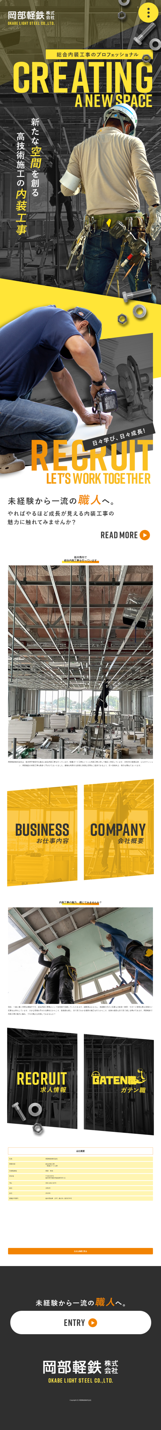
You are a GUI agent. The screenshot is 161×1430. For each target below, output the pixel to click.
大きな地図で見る (80, 1251)
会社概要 (80, 1151)
